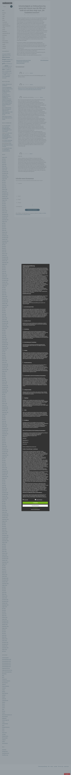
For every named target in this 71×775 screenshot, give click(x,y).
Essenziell (26, 499)
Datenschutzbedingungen (35, 509)
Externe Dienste (39, 499)
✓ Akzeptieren (35, 502)
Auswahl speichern (35, 505)
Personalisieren (35, 507)
